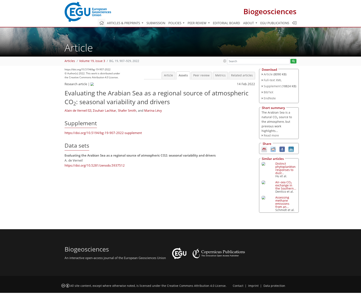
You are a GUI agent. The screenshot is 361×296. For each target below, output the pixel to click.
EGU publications (274, 23)
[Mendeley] (264, 149)
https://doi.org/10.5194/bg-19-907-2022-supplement (103, 133)
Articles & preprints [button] (124, 23)
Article (168, 75)
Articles (70, 61)
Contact (238, 286)
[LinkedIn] (291, 149)
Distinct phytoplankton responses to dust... (285, 168)
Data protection (274, 286)
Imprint (253, 286)
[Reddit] (273, 149)
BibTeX (268, 92)
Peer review (201, 75)
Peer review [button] (197, 23)
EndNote (270, 98)
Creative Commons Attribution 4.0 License (196, 286)
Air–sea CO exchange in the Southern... (285, 185)
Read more (271, 135)
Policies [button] (175, 23)
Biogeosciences (269, 11)
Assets (183, 75)
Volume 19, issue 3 (92, 61)
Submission (155, 23)
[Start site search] (293, 61)
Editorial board (226, 23)
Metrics (220, 75)
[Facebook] (282, 149)
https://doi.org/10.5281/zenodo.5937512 (95, 165)
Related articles (242, 75)
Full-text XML (273, 80)
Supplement (272, 86)
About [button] (249, 23)
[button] (224, 61)
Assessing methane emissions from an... (282, 202)
